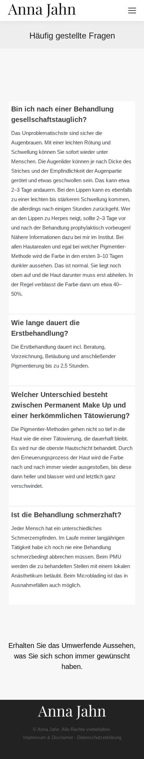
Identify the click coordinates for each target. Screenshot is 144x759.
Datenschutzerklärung (99, 737)
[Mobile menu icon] (132, 10)
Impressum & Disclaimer (48, 737)
